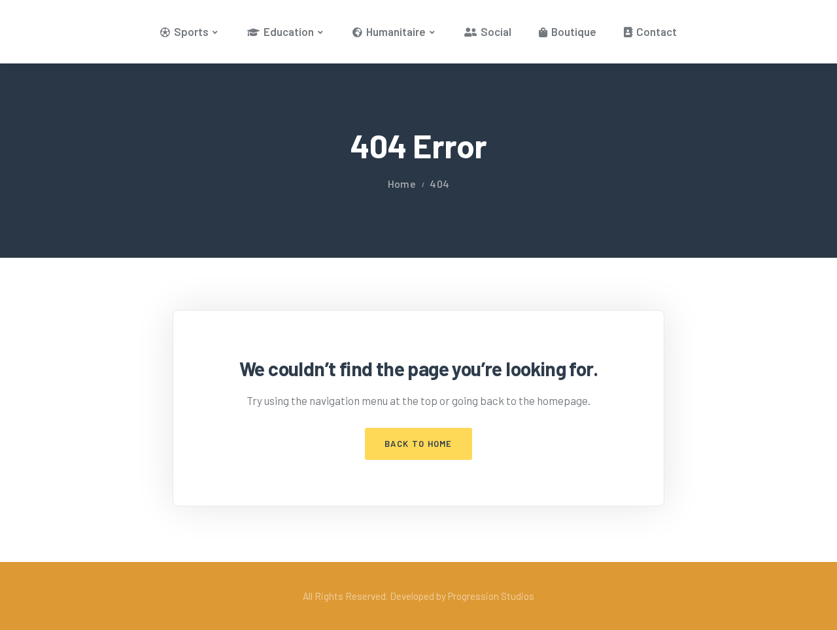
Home (402, 183)
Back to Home (418, 443)
